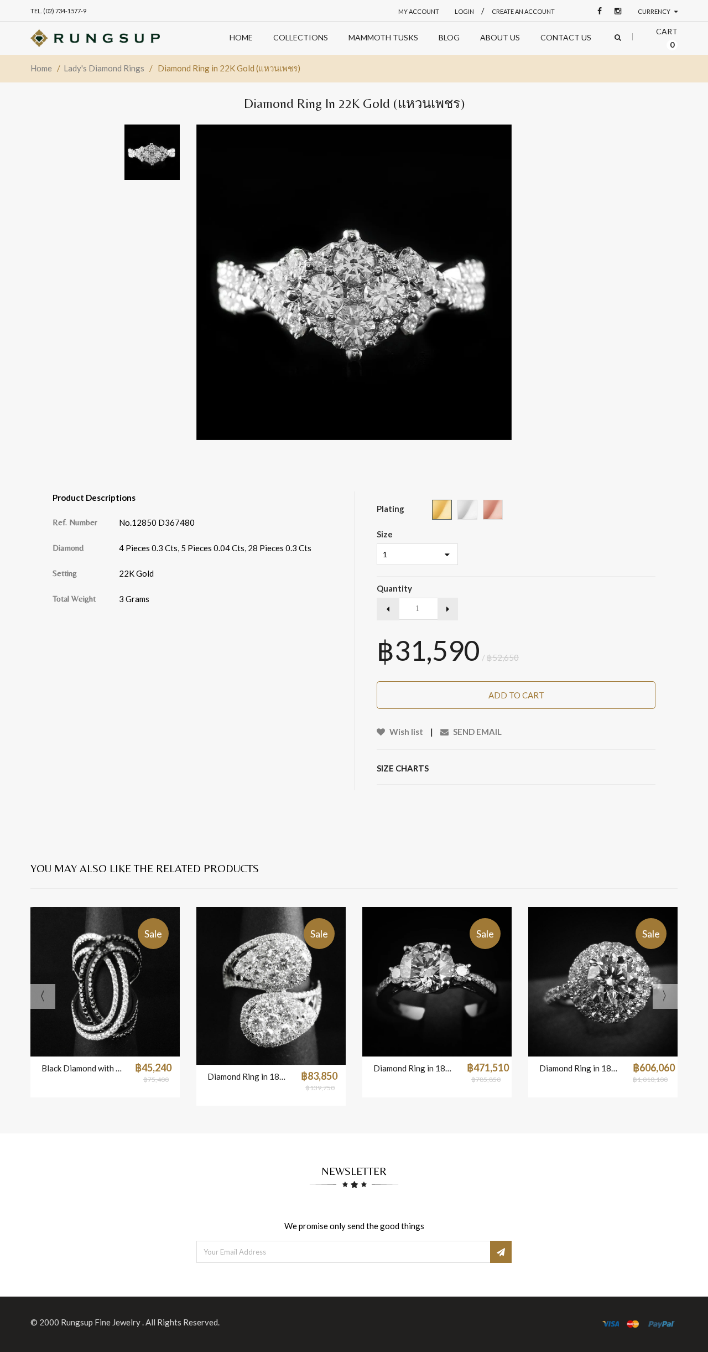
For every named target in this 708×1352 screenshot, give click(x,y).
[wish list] (133, 1042)
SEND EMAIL (476, 732)
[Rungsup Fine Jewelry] (95, 38)
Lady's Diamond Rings (104, 68)
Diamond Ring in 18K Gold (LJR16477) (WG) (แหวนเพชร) (580, 1068)
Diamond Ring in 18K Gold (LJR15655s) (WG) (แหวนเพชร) (248, 1076)
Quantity (394, 588)
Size (385, 534)
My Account (418, 11)
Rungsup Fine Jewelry (101, 1322)
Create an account (523, 11)
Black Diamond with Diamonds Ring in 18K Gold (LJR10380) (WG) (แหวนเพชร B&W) (82, 1068)
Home (41, 68)
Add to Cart (516, 695)
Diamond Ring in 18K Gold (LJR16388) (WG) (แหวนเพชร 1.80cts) (414, 1068)
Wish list (405, 732)
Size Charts (403, 768)
